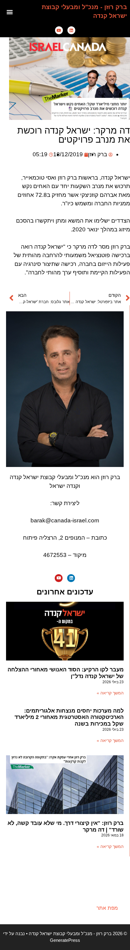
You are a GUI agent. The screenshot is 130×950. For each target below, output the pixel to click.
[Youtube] (59, 30)
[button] (10, 12)
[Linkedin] (71, 30)
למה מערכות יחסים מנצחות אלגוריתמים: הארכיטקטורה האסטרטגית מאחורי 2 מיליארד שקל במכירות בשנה (69, 717)
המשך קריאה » (110, 692)
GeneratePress (65, 940)
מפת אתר (107, 908)
